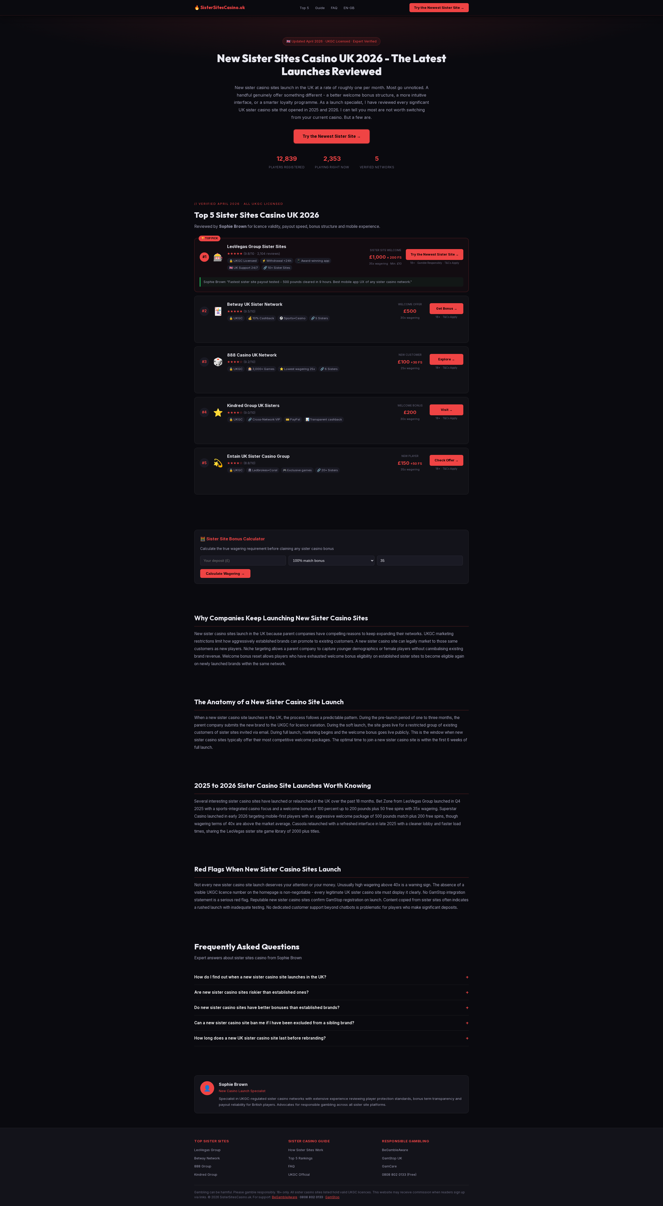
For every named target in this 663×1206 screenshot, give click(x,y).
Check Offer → (446, 460)
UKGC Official (299, 1174)
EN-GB (349, 8)
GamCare (389, 1166)
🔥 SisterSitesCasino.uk (219, 7)
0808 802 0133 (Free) (399, 1174)
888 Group (202, 1166)
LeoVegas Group (207, 1150)
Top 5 (304, 8)
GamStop (332, 1197)
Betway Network (207, 1158)
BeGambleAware (395, 1150)
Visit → (446, 410)
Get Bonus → (446, 308)
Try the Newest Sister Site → (439, 7)
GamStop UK (392, 1158)
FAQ (334, 8)
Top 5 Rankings (300, 1158)
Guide (320, 8)
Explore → (446, 359)
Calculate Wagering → (225, 573)
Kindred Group (205, 1174)
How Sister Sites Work (305, 1150)
